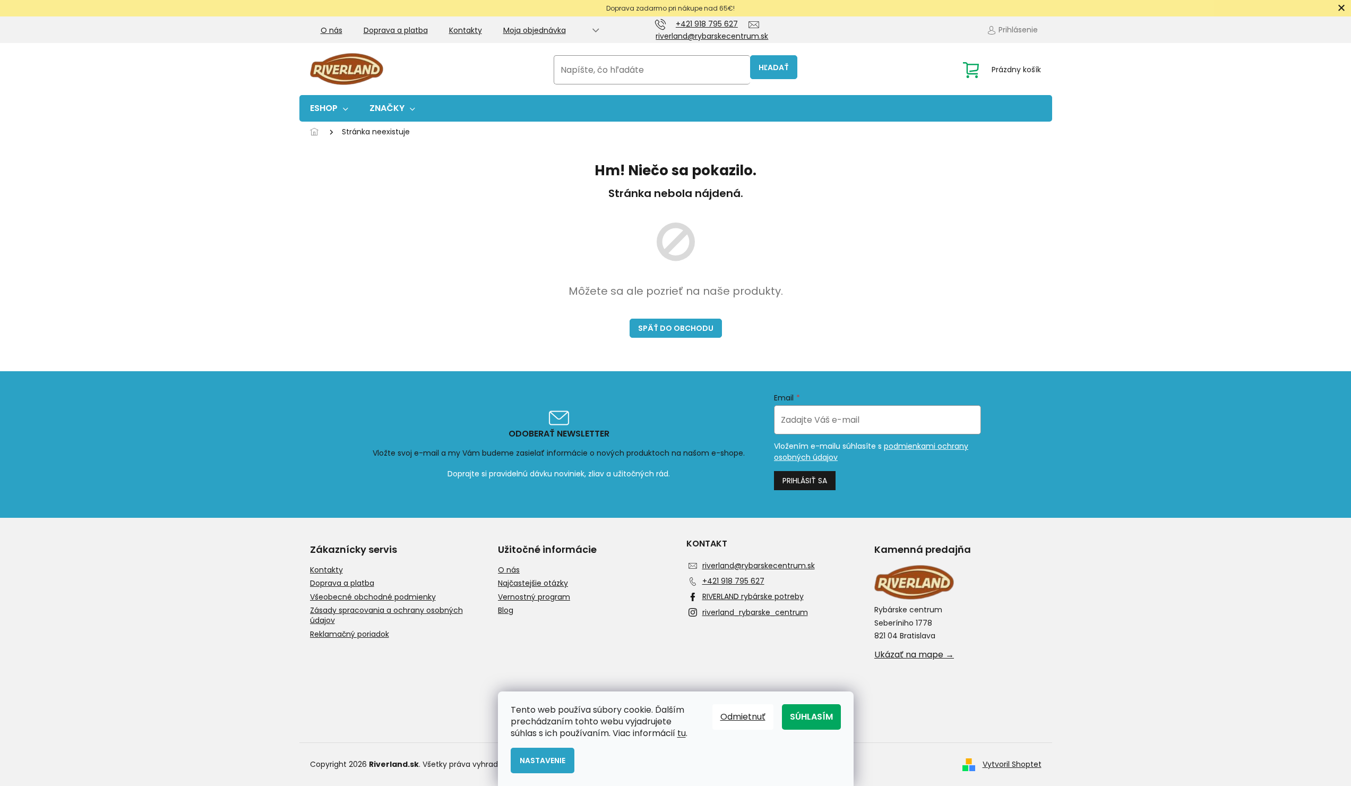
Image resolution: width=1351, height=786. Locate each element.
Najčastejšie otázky (533, 583)
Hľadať (774, 67)
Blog (505, 610)
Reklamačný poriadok (349, 634)
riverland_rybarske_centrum (755, 612)
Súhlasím (811, 717)
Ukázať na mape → (914, 655)
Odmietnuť (742, 717)
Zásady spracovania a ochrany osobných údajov (386, 615)
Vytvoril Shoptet (1012, 764)
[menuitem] (329, 108)
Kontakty (465, 30)
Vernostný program (534, 597)
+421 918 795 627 (733, 581)
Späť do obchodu (675, 328)
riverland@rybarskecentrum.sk (758, 565)
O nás (331, 30)
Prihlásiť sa (804, 480)
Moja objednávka (534, 30)
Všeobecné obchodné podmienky (373, 597)
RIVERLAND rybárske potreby (753, 596)
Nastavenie (542, 760)
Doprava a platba (396, 30)
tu (681, 733)
